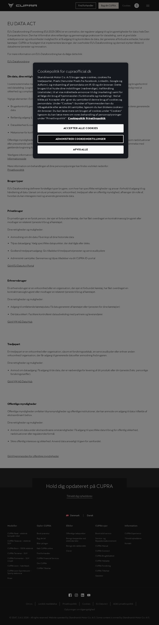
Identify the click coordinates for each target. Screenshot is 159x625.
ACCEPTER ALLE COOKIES (81, 128)
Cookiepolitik (76, 118)
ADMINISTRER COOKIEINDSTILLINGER (81, 138)
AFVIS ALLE (80, 149)
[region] (80, 111)
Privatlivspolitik (96, 118)
